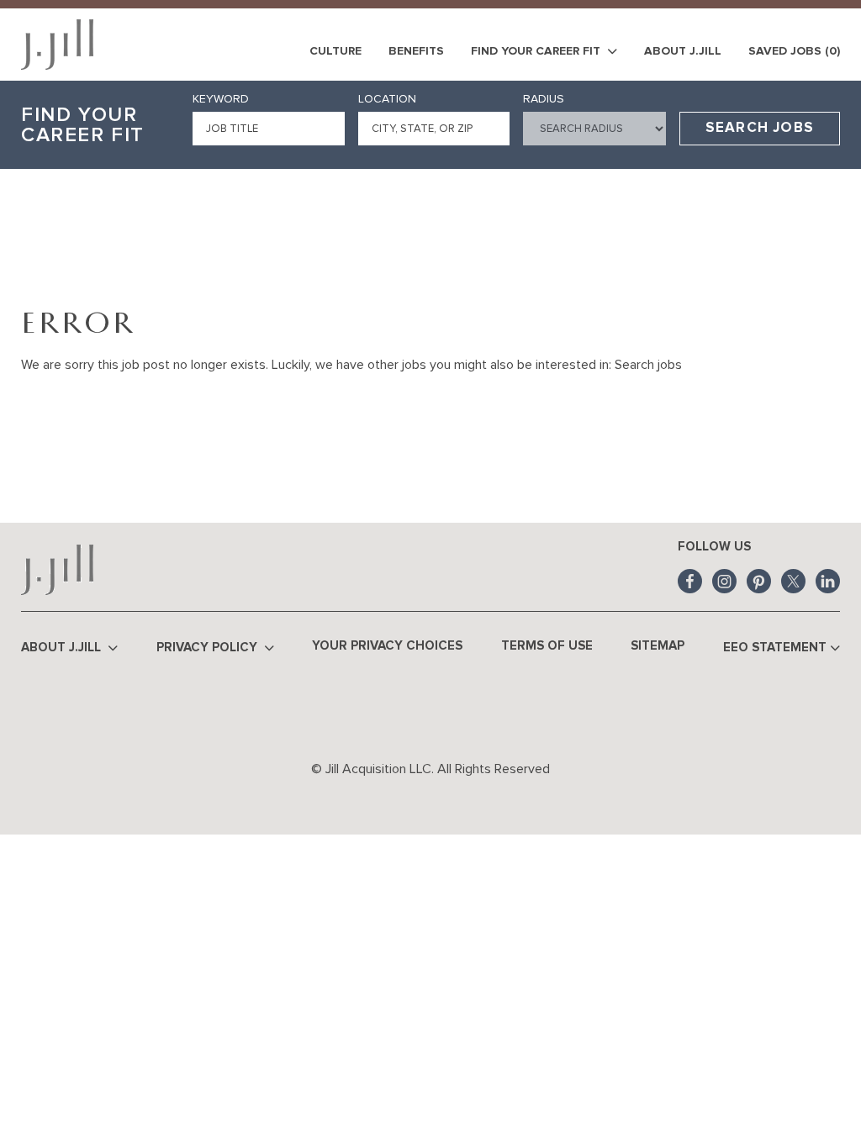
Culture (335, 51)
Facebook (690, 581)
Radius (543, 99)
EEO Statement (775, 647)
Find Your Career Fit (537, 51)
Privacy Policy (208, 647)
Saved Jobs (794, 51)
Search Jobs (759, 128)
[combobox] (434, 128)
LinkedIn (828, 581)
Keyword (221, 99)
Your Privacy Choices (387, 646)
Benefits (416, 51)
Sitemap (657, 646)
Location (387, 99)
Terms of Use (547, 646)
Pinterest (759, 581)
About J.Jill (682, 51)
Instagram (724, 581)
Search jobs (648, 364)
